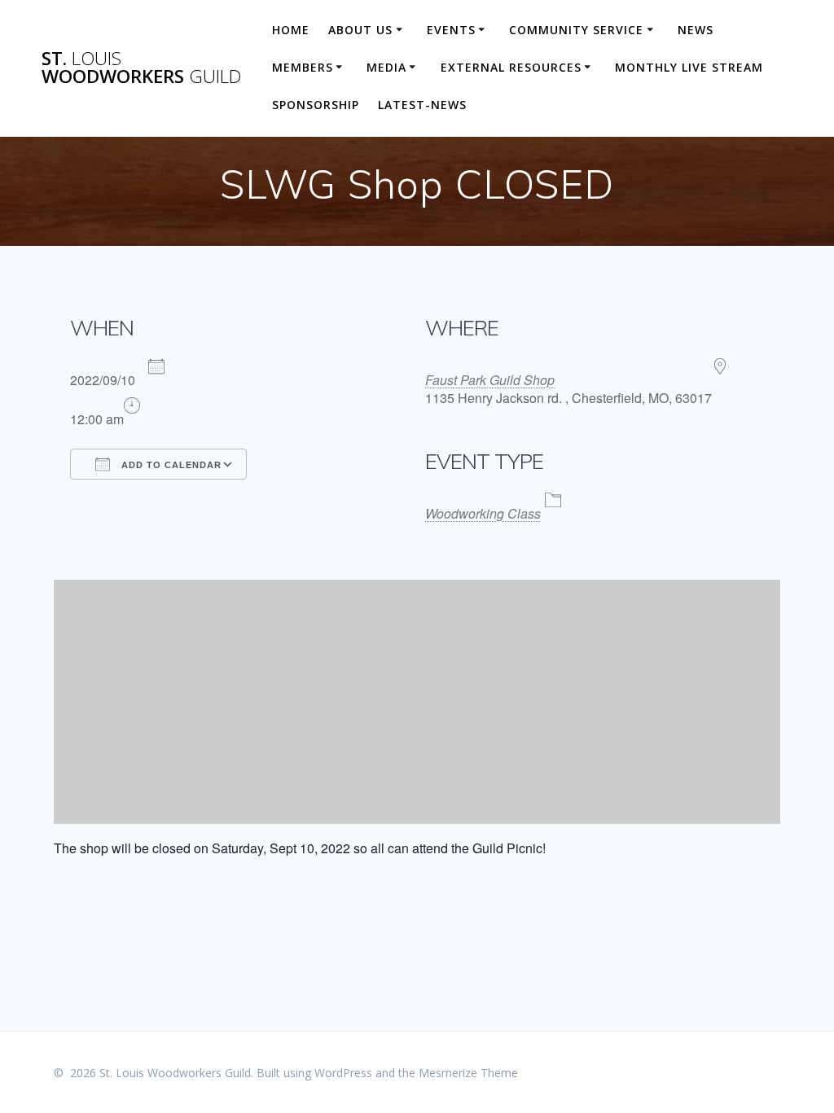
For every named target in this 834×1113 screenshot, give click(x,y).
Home (290, 29)
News (695, 29)
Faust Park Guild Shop (490, 379)
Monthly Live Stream (689, 67)
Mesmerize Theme (468, 1072)
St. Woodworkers (141, 68)
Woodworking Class (483, 513)
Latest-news (422, 104)
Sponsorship (315, 104)
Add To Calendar (170, 465)
